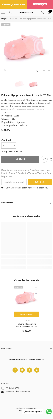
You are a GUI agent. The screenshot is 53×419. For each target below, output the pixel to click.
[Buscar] (10, 12)
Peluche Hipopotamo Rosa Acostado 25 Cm (26, 325)
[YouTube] (36, 370)
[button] (44, 70)
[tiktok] (29, 370)
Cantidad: (6, 140)
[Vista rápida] (36, 293)
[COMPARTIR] (50, 159)
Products (13, 18)
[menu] (3, 12)
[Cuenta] (42, 12)
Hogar (4, 18)
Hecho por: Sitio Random (26, 408)
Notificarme (26, 314)
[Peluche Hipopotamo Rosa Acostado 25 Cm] (26, 298)
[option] (26, 48)
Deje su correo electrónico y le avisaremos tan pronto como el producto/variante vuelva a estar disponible (26, 173)
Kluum (16, 115)
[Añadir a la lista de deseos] (36, 289)
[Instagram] (22, 370)
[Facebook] (15, 370)
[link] (44, 159)
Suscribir (39, 182)
